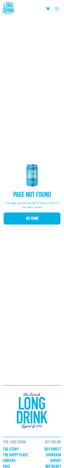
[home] (8, 8)
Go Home (32, 218)
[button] (57, 8)
